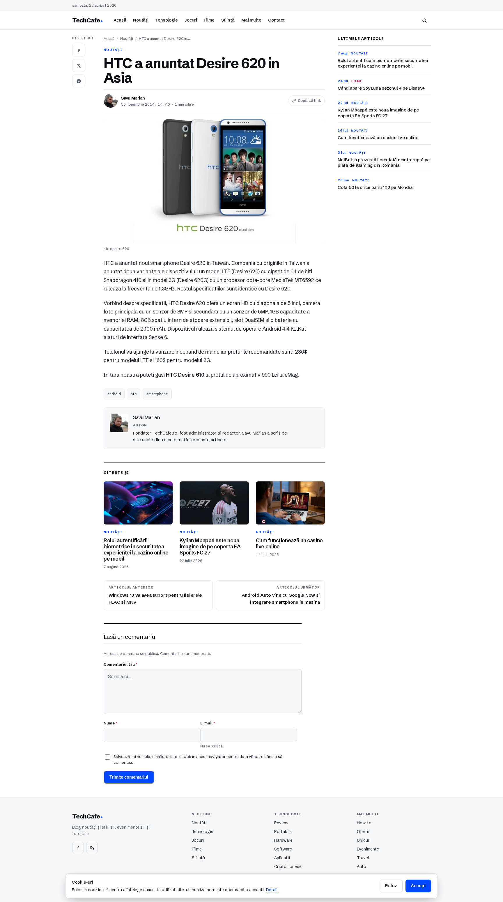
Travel (363, 857)
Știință (228, 20)
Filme (209, 20)
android (114, 393)
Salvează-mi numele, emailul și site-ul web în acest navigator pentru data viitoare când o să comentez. (198, 759)
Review (281, 822)
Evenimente (368, 849)
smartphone (157, 393)
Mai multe (251, 20)
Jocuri (191, 20)
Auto (361, 866)
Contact (276, 20)
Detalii (272, 889)
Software (283, 849)
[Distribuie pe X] (78, 65)
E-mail (207, 723)
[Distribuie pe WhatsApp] (78, 81)
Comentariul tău (120, 664)
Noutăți (140, 20)
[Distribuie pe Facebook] (78, 50)
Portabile (283, 831)
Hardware (283, 840)
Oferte (363, 831)
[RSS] (92, 847)
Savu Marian (133, 98)
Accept (418, 885)
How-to (364, 822)
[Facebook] (78, 847)
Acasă (120, 20)
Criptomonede (288, 866)
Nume (110, 723)
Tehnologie (166, 20)
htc (134, 393)
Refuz (391, 885)
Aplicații (282, 857)
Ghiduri (364, 840)
